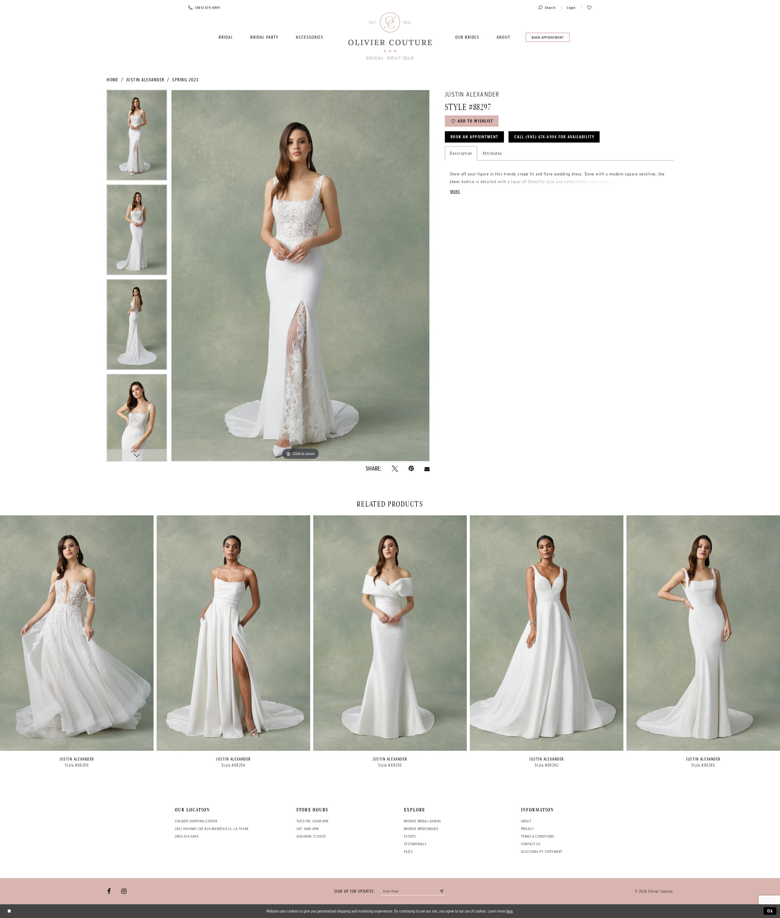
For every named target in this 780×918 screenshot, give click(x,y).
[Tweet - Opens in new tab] (395, 468)
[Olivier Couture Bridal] (390, 36)
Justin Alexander (145, 80)
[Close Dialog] (9, 911)
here (509, 911)
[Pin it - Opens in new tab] (411, 468)
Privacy (527, 829)
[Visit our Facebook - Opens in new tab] (109, 891)
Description (461, 153)
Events (410, 836)
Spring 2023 (185, 80)
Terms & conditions (538, 836)
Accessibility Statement (542, 851)
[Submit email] (442, 891)
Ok (770, 911)
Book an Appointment (474, 137)
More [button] (455, 191)
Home (112, 80)
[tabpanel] (137, 137)
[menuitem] (226, 37)
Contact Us (531, 844)
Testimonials (415, 844)
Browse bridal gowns (422, 821)
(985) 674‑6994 (187, 836)
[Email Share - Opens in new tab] (427, 468)
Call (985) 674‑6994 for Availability (554, 137)
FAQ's (408, 851)
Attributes (492, 153)
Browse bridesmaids (421, 829)
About (526, 821)
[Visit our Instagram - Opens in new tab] (123, 891)
